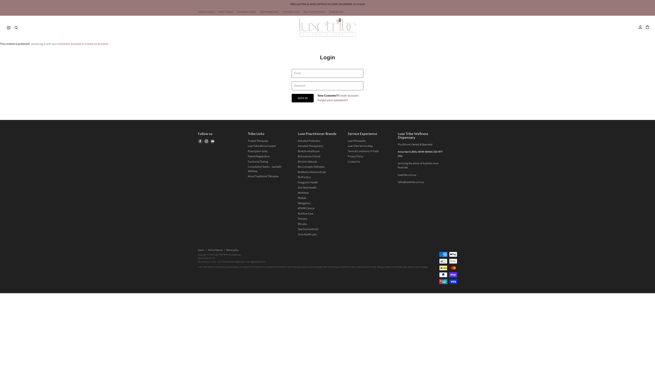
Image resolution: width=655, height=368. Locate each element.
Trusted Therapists (258, 141)
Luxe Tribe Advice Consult (262, 146)
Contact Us (354, 162)
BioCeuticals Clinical (309, 156)
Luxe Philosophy (357, 141)
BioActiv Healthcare (308, 151)
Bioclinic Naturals (307, 162)
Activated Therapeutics (310, 146)
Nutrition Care (305, 214)
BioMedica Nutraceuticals (312, 172)
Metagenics (304, 203)
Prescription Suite (291, 12)
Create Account (336, 12)
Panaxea (302, 219)
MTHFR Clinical (306, 208)
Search (201, 250)
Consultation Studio (246, 12)
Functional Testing (258, 162)
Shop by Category (206, 12)
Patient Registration (269, 12)
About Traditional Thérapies (263, 176)
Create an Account (96, 44)
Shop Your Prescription (314, 12)
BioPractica (304, 177)
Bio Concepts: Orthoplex (311, 167)
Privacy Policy (355, 156)
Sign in (303, 98)
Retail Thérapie (226, 12)
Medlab (302, 198)
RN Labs (302, 224)
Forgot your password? (333, 100)
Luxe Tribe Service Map (360, 146)
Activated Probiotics (309, 141)
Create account (348, 95)
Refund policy (232, 250)
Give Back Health (307, 187)
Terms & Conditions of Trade (363, 151)
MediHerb (303, 193)
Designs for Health (308, 182)
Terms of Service (215, 250)
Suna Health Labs (307, 234)
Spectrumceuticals (308, 229)
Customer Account (69, 44)
